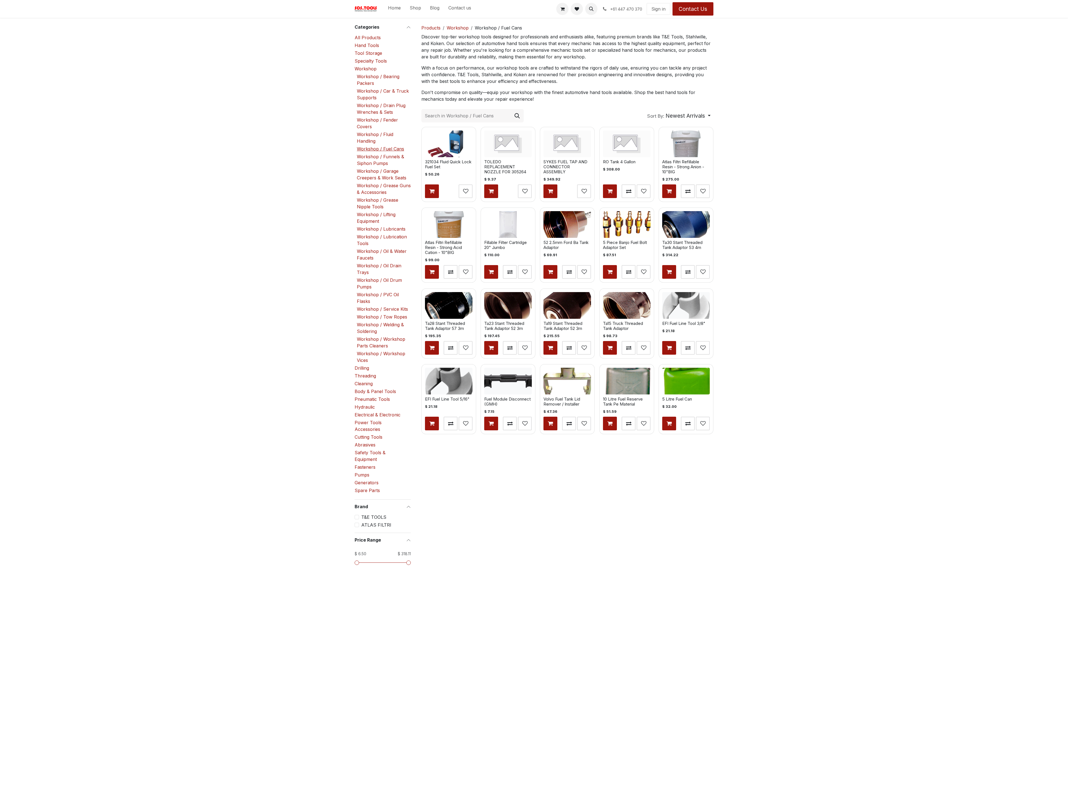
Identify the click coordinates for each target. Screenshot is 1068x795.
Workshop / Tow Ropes (382, 317)
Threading (365, 376)
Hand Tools (367, 45)
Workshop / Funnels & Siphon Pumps (380, 160)
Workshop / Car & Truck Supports (383, 94)
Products (431, 28)
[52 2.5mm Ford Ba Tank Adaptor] (567, 224)
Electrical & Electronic (377, 415)
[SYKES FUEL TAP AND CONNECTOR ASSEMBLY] (567, 143)
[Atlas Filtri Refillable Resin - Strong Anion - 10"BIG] (686, 143)
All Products (368, 37)
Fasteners (365, 467)
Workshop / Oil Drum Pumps (379, 283)
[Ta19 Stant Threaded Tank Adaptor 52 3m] (567, 305)
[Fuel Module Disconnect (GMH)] (508, 381)
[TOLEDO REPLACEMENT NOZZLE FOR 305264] (508, 143)
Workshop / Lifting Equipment (376, 218)
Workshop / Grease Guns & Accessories (384, 189)
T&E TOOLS (373, 517)
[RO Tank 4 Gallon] (627, 143)
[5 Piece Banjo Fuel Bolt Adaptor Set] (627, 224)
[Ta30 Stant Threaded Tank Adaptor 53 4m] (686, 224)
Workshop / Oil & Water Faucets (382, 254)
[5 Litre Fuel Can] (686, 381)
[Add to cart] (432, 191)
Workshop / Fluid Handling (375, 138)
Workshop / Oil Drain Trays (379, 269)
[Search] (517, 115)
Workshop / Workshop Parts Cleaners (381, 342)
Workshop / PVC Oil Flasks (378, 298)
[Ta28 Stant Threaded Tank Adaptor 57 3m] (449, 305)
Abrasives (365, 445)
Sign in (658, 9)
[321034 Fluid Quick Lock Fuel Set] (449, 143)
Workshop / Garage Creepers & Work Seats (381, 174)
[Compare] (629, 191)
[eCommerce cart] (562, 9)
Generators (367, 482)
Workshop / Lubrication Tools (382, 240)
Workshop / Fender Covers (377, 123)
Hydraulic (365, 407)
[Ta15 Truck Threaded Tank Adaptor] (627, 305)
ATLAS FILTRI (376, 525)
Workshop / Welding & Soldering (380, 328)
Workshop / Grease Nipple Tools (377, 203)
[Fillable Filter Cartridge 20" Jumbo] (508, 224)
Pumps (362, 475)
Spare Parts (367, 490)
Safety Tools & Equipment (370, 456)
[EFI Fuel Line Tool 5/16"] (449, 381)
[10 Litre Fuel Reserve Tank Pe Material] (627, 381)
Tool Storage (368, 53)
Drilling (362, 368)
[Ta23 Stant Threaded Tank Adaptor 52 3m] (508, 305)
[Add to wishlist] (466, 191)
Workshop (366, 68)
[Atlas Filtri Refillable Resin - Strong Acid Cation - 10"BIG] (449, 224)
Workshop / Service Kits (382, 309)
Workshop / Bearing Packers (378, 80)
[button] (591, 9)
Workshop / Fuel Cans (380, 149)
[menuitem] (394, 9)
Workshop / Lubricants (381, 229)
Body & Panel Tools (375, 391)
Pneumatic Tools (372, 399)
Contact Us (693, 9)
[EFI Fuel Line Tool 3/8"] (686, 305)
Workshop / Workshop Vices (381, 357)
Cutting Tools (368, 437)
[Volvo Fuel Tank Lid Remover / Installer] (567, 381)
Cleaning (364, 383)
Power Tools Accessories (368, 426)
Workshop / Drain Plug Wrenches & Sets (381, 109)
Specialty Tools (371, 61)
